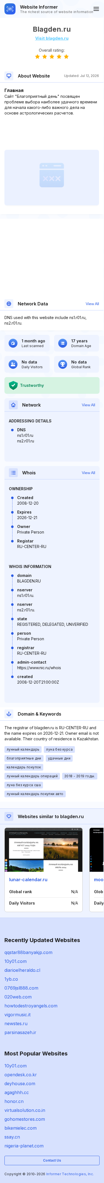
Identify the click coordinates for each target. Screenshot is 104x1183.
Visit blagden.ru (52, 38)
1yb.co (11, 979)
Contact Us (52, 1160)
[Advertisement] (51, 133)
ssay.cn (12, 1137)
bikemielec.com (20, 1128)
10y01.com (15, 961)
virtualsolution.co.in (24, 1110)
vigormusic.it (17, 1014)
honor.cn (14, 1101)
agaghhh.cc (16, 1092)
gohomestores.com (24, 1119)
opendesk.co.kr (20, 1074)
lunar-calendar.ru (28, 879)
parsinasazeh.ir (20, 1032)
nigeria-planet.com (24, 1146)
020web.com (18, 997)
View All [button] (92, 304)
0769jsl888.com (21, 988)
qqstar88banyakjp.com (28, 952)
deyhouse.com (19, 1083)
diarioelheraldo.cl (22, 970)
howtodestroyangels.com (30, 1005)
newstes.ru (15, 1023)
